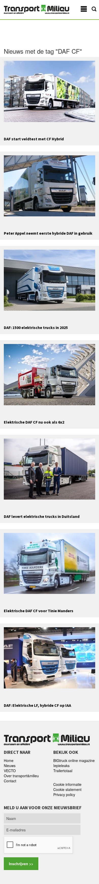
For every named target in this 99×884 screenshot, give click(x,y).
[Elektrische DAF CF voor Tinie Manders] (49, 562)
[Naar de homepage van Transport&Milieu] (36, 9)
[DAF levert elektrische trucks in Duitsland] (49, 468)
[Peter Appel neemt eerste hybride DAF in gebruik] (49, 185)
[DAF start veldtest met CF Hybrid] (49, 90)
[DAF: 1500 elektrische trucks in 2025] (49, 279)
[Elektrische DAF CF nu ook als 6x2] (49, 374)
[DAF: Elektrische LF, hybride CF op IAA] (49, 657)
